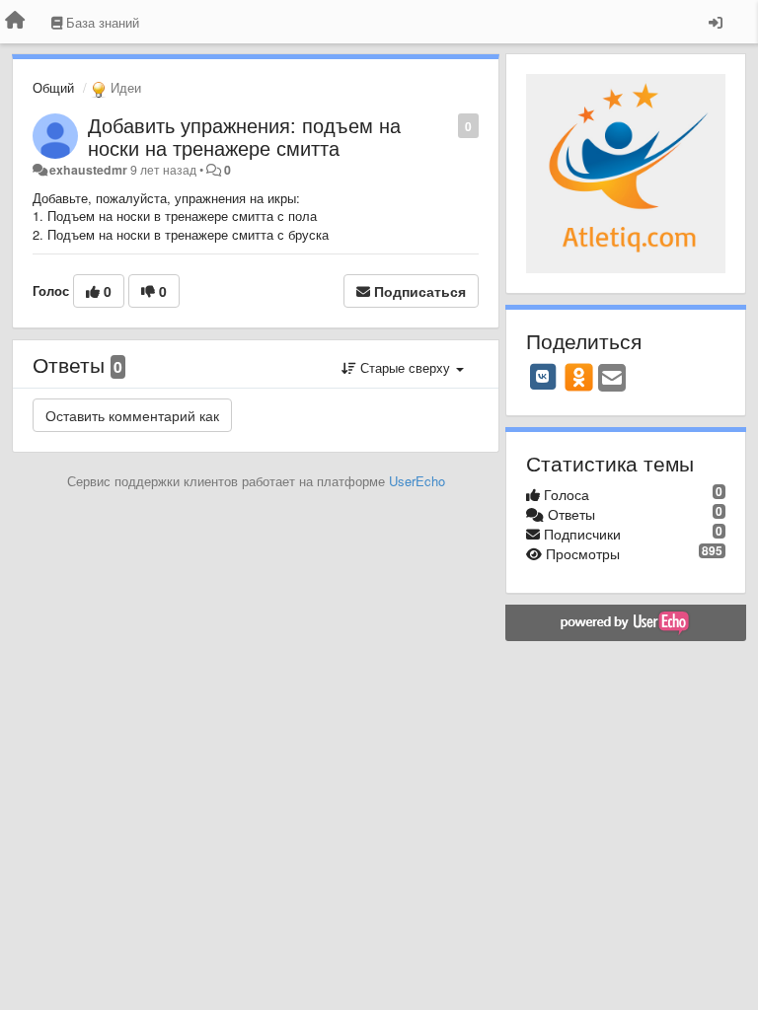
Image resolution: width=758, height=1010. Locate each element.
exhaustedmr (88, 170)
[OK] (579, 377)
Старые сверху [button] (405, 367)
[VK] (543, 377)
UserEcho (417, 480)
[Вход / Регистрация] (715, 21)
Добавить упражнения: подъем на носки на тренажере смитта (244, 136)
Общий (53, 87)
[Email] (612, 379)
